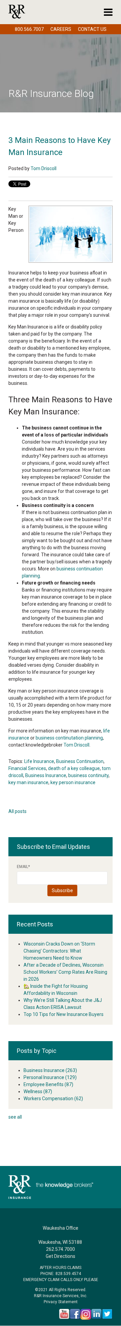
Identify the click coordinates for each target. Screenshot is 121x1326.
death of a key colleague (74, 768)
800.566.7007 (29, 29)
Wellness (38, 1091)
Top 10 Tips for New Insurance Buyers (64, 1014)
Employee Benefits (48, 1084)
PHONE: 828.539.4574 (60, 1273)
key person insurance (72, 782)
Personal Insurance (50, 1077)
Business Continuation (80, 761)
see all (15, 1117)
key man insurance (28, 782)
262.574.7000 (60, 1249)
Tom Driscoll (43, 168)
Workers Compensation (53, 1098)
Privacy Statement (61, 1301)
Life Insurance (39, 761)
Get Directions (60, 1256)
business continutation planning (69, 738)
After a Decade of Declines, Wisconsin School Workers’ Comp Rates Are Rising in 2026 (65, 972)
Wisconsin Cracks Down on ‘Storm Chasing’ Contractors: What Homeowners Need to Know (59, 951)
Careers (60, 29)
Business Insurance (45, 775)
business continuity (88, 775)
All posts (17, 811)
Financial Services (27, 768)
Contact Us (92, 29)
